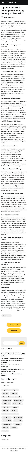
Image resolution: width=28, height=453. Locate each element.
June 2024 (13, 427)
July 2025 (15, 407)
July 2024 (5, 427)
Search (4, 340)
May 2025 (14, 410)
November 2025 (18, 400)
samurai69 (10, 41)
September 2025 (17, 403)
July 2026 (15, 390)
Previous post (14, 324)
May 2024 (5, 431)
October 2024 (18, 420)
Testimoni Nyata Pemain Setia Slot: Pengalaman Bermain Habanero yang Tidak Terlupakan (13, 353)
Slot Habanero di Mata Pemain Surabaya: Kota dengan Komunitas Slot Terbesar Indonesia (12, 360)
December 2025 (7, 400)
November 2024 (7, 420)
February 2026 (6, 396)
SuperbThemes (14, 450)
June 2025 (5, 410)
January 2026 (17, 396)
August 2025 (6, 407)
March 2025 (15, 414)
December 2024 (18, 417)
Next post (14, 330)
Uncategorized (6, 315)
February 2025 (6, 417)
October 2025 (6, 403)
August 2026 (6, 390)
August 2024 (18, 424)
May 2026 (5, 393)
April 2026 (14, 393)
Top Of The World (8, 2)
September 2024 (7, 424)
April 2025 (5, 414)
